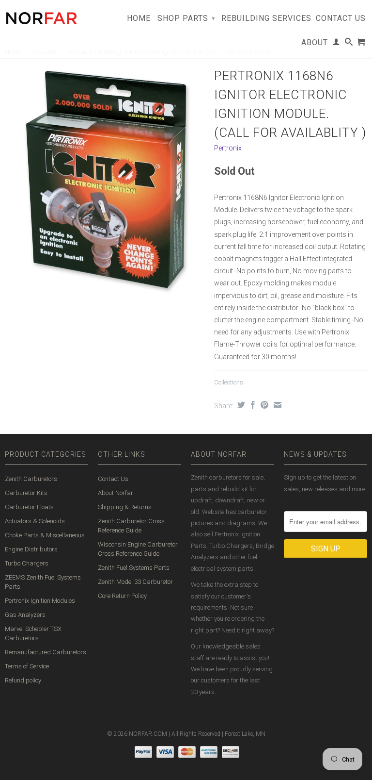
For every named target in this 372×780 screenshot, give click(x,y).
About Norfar (115, 493)
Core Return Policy (122, 595)
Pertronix (228, 148)
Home (139, 18)
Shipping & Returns (125, 507)
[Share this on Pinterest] (263, 405)
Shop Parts (186, 18)
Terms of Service (27, 666)
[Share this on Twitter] (240, 405)
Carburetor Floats (29, 507)
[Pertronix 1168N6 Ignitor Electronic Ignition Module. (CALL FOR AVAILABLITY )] (104, 183)
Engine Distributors (31, 549)
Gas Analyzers (25, 614)
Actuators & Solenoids (35, 521)
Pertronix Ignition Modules (40, 600)
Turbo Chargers (26, 563)
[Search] (349, 44)
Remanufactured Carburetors (45, 652)
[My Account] (336, 44)
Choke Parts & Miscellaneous (45, 535)
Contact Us (341, 18)
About (314, 42)
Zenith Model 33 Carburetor (135, 581)
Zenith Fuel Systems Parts (134, 567)
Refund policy (23, 680)
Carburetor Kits (26, 493)
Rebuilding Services (266, 18)
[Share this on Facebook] (252, 405)
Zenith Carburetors (31, 478)
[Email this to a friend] (276, 405)
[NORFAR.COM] (41, 15)
